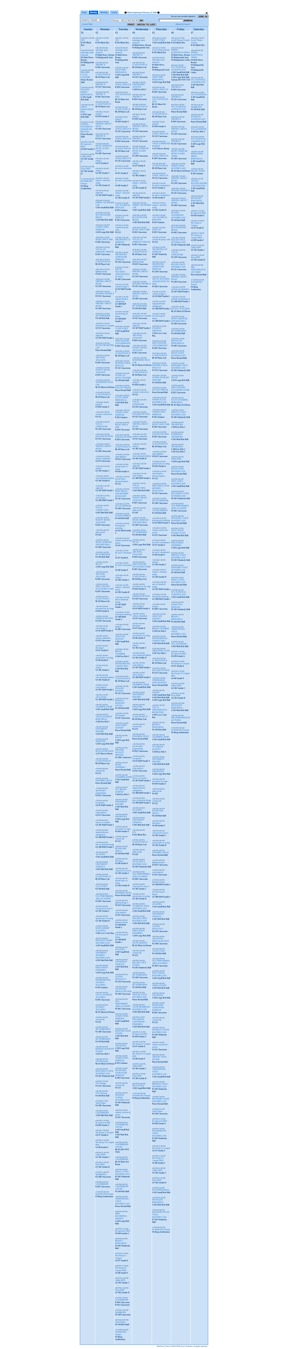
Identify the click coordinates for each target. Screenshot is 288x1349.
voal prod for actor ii (123, 871)
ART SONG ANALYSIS (100, 358)
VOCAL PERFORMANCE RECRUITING (159, 709)
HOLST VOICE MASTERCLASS (178, 354)
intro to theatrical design (104, 844)
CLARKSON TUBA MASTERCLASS (140, 907)
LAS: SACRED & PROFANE (122, 206)
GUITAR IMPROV (123, 516)
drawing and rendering (120, 526)
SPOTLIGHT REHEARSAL (158, 1201)
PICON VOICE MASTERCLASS (178, 470)
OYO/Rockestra (101, 1061)
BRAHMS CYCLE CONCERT (85, 74)
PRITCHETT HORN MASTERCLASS (103, 941)
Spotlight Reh (100, 1174)
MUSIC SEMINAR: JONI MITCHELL (103, 543)
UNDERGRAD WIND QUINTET (159, 681)
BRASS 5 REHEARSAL (121, 1242)
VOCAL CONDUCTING (102, 508)
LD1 (83, 40)
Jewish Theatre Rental (160, 50)
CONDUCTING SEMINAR (102, 228)
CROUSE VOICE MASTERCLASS (139, 995)
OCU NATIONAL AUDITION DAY (178, 68)
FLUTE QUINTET (140, 943)
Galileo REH (86, 156)
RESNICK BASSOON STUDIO (120, 703)
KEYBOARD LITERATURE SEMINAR (121, 1073)
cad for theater (100, 697)
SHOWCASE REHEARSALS (177, 342)
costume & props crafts (161, 239)
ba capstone (99, 803)
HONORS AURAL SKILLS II (123, 364)
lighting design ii (121, 902)
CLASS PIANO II (102, 74)
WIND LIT (119, 217)
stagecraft (99, 193)
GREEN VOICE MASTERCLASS (178, 167)
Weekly (93, 12)
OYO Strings (100, 1083)
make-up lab (100, 532)
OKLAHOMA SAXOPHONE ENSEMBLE (138, 1021)
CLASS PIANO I (102, 599)
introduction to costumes (105, 325)
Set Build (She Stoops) (86, 182)
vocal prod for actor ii (103, 908)
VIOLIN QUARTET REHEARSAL (103, 717)
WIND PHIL (100, 741)
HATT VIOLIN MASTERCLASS (159, 974)
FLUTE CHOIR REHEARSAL (121, 398)
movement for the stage (104, 608)
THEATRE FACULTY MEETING (119, 752)
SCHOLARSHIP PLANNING (102, 929)
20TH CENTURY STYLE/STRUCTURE (104, 587)
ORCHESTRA (121, 816)
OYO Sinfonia (101, 1093)
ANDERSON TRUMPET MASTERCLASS (102, 955)
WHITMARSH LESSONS (138, 85)
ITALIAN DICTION (123, 437)
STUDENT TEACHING (100, 1008)
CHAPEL (156, 692)
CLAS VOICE (101, 886)
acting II (98, 114)
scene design (100, 498)
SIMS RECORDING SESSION (121, 1216)
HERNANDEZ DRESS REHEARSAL (197, 156)
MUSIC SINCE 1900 (104, 239)
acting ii (98, 161)
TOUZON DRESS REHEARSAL (87, 92)
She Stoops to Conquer (104, 1132)
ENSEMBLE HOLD (103, 780)
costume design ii (122, 286)
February (146, 12)
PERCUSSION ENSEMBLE (101, 968)
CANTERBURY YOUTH (121, 1126)
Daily (84, 12)
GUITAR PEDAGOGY (120, 977)
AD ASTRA (100, 854)
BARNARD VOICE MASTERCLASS (179, 366)
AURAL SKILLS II (123, 84)
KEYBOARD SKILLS (120, 849)
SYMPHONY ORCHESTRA (177, 435)
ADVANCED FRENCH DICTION (123, 990)
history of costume (102, 822)
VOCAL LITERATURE (101, 425)
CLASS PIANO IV (103, 104)
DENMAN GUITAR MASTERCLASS (122, 1097)
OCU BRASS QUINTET (120, 790)
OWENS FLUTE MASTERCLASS (159, 401)
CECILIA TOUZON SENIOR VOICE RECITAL (199, 183)
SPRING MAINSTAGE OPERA (180, 51)
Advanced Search (183, 24)
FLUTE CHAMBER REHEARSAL (179, 401)
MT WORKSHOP (102, 316)
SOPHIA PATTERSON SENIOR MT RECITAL (86, 128)
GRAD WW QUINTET (120, 637)
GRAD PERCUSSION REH (87, 109)
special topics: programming (100, 791)
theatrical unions (121, 922)
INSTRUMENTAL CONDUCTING (122, 665)
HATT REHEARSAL (161, 1190)
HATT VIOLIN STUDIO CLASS (178, 531)
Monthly (104, 12)
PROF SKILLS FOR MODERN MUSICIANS (121, 493)
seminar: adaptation (102, 458)
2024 (155, 12)
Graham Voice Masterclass (176, 605)
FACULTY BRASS (123, 388)
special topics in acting (104, 658)
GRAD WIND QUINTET (121, 726)
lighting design (101, 271)
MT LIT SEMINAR (123, 506)
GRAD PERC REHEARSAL (121, 71)
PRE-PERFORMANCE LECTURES (180, 718)
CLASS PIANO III (123, 148)
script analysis (100, 687)
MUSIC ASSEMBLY (120, 766)
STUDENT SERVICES (156, 329)
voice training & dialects (104, 478)
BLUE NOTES (138, 1086)
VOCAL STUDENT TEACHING (103, 996)
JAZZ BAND (120, 1046)
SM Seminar (120, 715)
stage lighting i (120, 456)
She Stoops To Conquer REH (120, 1269)
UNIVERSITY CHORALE (101, 865)
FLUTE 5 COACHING (180, 309)
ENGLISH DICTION (104, 436)
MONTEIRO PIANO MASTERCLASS (161, 1100)
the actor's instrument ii (161, 185)
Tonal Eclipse (100, 1103)
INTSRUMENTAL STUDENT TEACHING (103, 982)
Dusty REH (85, 169)
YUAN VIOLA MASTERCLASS (139, 863)
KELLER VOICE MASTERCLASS (178, 241)
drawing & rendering (123, 614)
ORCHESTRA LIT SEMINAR (122, 240)
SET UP (98, 564)
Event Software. (187, 1346)
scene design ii (101, 628)
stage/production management (101, 833)
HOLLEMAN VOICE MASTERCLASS (104, 1072)
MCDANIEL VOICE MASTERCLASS (179, 519)
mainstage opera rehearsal (87, 53)
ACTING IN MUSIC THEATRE (123, 376)
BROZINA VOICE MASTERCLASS (160, 1085)
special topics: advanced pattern (121, 480)
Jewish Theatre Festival (180, 40)
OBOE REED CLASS (161, 651)
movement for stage (122, 829)
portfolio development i (180, 289)
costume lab (100, 771)
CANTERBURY (102, 1113)
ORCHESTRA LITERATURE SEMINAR (121, 257)
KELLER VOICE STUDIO (139, 963)
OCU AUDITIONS (179, 644)
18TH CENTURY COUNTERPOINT (122, 342)
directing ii (99, 648)
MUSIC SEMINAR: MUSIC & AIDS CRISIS (103, 148)
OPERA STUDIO (159, 985)
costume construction (103, 414)
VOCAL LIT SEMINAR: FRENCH (104, 250)
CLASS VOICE (121, 328)
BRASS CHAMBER (120, 652)
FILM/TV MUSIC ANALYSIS (102, 371)
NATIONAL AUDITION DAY (198, 118)
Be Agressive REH (102, 1123)
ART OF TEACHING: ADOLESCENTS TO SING (122, 273)
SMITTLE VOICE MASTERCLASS (178, 413)
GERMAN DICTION (104, 618)
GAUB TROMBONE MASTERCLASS (141, 1008)
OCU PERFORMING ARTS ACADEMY (104, 897)
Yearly (114, 12)
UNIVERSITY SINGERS (101, 730)
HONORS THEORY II (104, 293)
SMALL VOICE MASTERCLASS (122, 1172)
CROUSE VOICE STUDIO (159, 1058)
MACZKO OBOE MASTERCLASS (139, 919)
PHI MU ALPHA (198, 171)
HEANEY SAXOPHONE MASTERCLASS (178, 215)
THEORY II (100, 65)
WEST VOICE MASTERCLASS (178, 482)
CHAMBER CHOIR (103, 707)
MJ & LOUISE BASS (104, 751)
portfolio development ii (180, 299)
